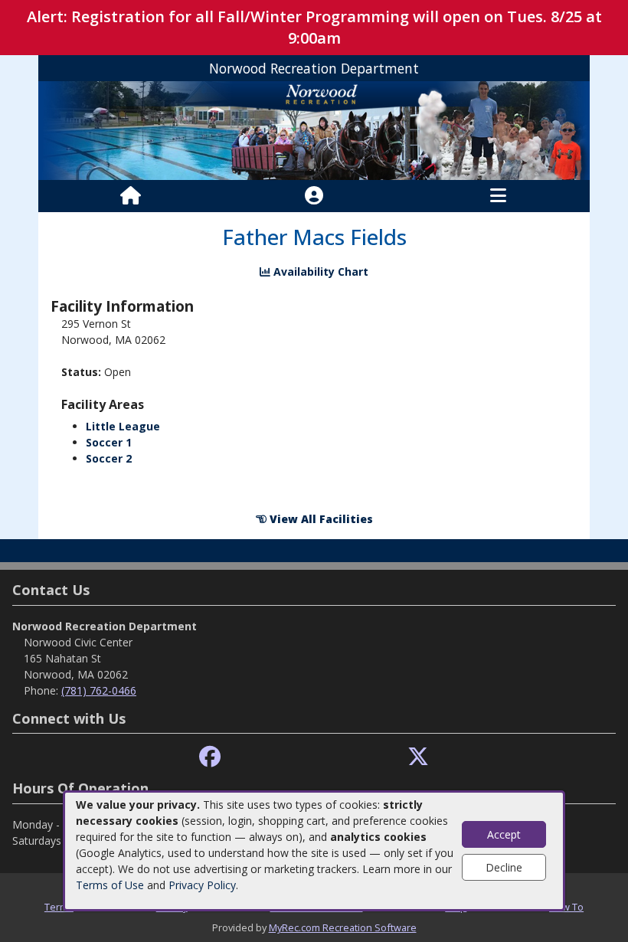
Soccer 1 (109, 442)
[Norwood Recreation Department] (314, 130)
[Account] (314, 196)
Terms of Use (110, 885)
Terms (59, 907)
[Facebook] (210, 757)
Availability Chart (319, 271)
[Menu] (498, 196)
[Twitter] (418, 757)
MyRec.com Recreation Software (343, 927)
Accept (504, 834)
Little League (123, 426)
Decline (504, 867)
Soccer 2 (109, 458)
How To (566, 907)
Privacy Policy (202, 885)
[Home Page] (130, 196)
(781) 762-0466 (98, 690)
